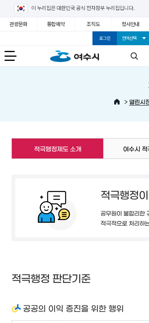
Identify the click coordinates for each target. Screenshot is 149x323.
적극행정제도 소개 (46, 148)
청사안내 (130, 24)
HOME (117, 102)
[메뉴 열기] (15, 56)
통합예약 (56, 24)
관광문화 (19, 24)
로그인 (104, 38)
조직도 (93, 24)
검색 (134, 56)
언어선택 (129, 38)
